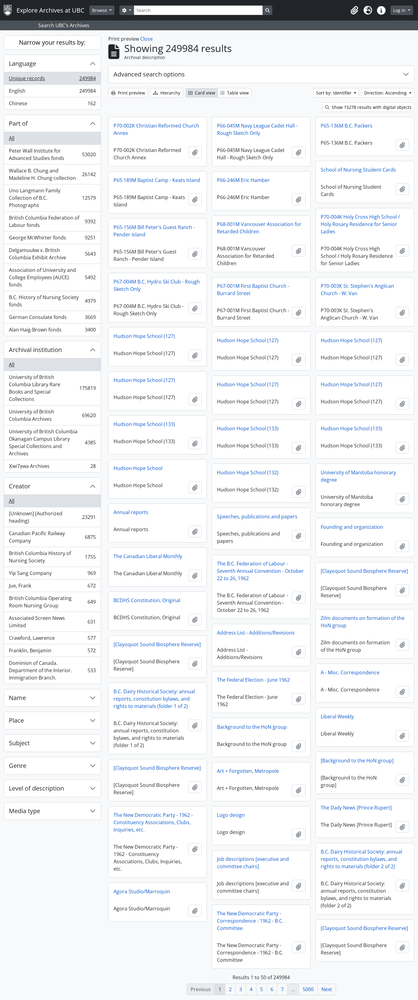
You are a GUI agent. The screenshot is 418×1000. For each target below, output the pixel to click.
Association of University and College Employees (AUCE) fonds (52, 277)
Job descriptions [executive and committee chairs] (253, 863)
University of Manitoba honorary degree (358, 476)
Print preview (131, 93)
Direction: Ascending (386, 93)
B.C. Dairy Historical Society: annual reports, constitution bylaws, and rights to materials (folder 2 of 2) (361, 859)
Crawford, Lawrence (52, 639)
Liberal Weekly (337, 716)
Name (17, 698)
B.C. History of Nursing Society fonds (52, 301)
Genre (17, 765)
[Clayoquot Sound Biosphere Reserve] (364, 571)
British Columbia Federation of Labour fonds (52, 221)
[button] (354, 10)
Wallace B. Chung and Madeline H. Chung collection (52, 174)
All (11, 138)
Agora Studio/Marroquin (142, 891)
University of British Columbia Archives (52, 415)
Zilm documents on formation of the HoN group (363, 622)
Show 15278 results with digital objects (371, 107)
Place (16, 720)
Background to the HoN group (252, 727)
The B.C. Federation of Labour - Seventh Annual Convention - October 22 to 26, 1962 (260, 571)
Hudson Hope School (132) (247, 472)
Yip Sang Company (52, 575)
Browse (100, 10)
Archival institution (35, 350)
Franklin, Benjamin (52, 652)
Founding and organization (352, 527)
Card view (204, 93)
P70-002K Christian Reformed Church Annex (156, 129)
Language (22, 63)
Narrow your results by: (52, 42)
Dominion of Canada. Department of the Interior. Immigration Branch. (52, 670)
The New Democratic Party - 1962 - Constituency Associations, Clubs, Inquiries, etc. (153, 822)
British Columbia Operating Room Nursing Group (52, 602)
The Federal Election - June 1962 (253, 679)
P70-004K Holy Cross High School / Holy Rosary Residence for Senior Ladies (360, 224)
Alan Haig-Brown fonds (52, 331)
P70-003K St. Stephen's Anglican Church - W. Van (357, 290)
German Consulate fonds (52, 319)
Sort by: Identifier (334, 93)
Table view (237, 93)
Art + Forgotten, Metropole (248, 771)
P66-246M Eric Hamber (243, 180)
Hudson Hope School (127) (144, 336)
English (52, 92)
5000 (308, 989)
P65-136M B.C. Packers (346, 125)
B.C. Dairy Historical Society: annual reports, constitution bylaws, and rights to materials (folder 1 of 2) (154, 698)
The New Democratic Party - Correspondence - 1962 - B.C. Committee (250, 920)
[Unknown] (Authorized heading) (52, 517)
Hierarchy (169, 93)
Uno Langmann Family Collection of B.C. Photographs (52, 198)
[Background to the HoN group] (357, 760)
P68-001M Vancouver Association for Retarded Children (259, 228)
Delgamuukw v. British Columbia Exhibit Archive (52, 254)
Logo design (231, 815)
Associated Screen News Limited (52, 622)
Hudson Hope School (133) (144, 424)
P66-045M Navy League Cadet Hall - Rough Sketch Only (257, 129)
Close (146, 38)
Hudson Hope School (138, 468)
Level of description (36, 788)
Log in (400, 10)
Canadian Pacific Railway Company (52, 537)
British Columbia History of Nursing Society (52, 557)
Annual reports (131, 512)
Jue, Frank (52, 587)
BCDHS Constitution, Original (147, 600)
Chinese (52, 104)
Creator (19, 486)
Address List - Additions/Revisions (256, 632)
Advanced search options (149, 74)
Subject (19, 743)
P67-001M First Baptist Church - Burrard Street (253, 290)
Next (326, 989)
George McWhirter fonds (52, 239)
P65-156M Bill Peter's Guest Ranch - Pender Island (154, 231)
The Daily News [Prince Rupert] (356, 807)
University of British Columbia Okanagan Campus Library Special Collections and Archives (52, 442)
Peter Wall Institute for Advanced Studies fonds (52, 154)
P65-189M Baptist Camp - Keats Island (157, 180)
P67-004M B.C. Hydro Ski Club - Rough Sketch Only (157, 285)
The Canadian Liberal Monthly (148, 556)
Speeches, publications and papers (257, 516)
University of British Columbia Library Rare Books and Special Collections (52, 388)
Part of (18, 123)
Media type (24, 811)
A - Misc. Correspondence (350, 672)
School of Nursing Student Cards (358, 169)
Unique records (52, 80)
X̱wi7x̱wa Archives (52, 467)
